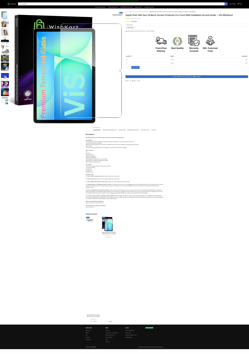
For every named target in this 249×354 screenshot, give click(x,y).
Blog (107, 339)
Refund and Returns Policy (131, 335)
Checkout (88, 337)
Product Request (109, 337)
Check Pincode (130, 27)
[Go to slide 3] (65, 123)
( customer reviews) (135, 18)
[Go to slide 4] (66, 123)
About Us (107, 330)
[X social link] (131, 81)
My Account (88, 330)
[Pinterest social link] (134, 81)
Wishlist (87, 332)
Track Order (88, 339)
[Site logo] (12, 3)
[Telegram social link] (139, 81)
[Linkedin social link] (136, 81)
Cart (86, 335)
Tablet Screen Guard (133, 11)
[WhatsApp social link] (137, 81)
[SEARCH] (226, 3)
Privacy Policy (128, 332)
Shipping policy (129, 337)
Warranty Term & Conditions (112, 332)
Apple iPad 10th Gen (143, 11)
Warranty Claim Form (110, 335)
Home (127, 11)
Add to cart (135, 67)
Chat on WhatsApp (149, 327)
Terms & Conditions (130, 330)
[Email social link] (132, 81)
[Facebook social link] (129, 81)
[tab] (96, 129)
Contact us (108, 341)
